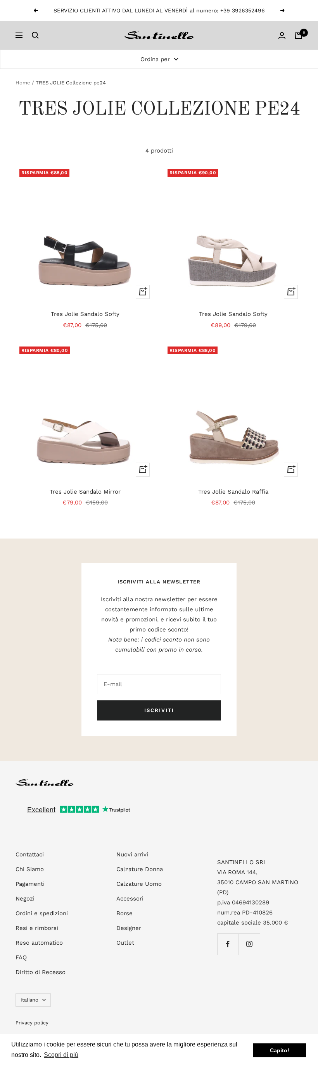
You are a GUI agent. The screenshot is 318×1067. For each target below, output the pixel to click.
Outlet (125, 942)
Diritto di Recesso (41, 972)
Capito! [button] (279, 1050)
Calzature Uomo (139, 883)
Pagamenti (30, 883)
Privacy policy (32, 1023)
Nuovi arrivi (132, 854)
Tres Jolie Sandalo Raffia (233, 491)
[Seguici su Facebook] (227, 944)
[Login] (281, 35)
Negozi (25, 898)
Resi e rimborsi (37, 928)
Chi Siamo (30, 869)
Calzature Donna (139, 869)
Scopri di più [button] (61, 1055)
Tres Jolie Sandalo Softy (85, 313)
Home (23, 83)
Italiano (29, 1000)
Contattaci (30, 854)
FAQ (21, 957)
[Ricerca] (35, 35)
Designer (128, 928)
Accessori (129, 898)
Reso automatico (39, 942)
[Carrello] (298, 35)
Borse (124, 913)
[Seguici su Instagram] (249, 944)
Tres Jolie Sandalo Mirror (85, 491)
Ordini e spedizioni (42, 913)
